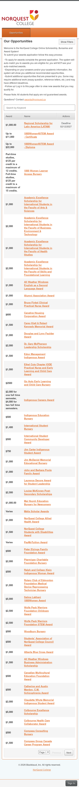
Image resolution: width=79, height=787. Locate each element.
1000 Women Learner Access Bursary (36, 172)
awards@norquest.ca (35, 99)
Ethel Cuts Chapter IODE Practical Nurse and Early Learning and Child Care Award (38, 369)
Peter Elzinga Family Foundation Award (36, 550)
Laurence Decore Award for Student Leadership (37, 482)
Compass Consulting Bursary (36, 732)
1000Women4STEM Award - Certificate (39, 135)
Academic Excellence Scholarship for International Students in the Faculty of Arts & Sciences (38, 204)
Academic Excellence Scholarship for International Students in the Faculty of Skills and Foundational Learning (38, 268)
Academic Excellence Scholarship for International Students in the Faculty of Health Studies (38, 248)
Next (69, 752)
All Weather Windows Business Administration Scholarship (38, 662)
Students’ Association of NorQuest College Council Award (39, 642)
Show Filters (67, 41)
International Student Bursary (36, 427)
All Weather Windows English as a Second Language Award (36, 285)
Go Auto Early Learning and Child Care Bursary (37, 383)
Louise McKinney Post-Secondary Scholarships (38, 492)
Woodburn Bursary (35, 631)
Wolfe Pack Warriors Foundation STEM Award (38, 622)
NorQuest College (42, 769)
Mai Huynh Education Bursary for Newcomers (37, 502)
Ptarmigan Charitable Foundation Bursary (36, 561)
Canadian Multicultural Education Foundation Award (37, 676)
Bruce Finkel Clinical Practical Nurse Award (36, 304)
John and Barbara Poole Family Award (38, 471)
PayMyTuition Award (35, 542)
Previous (56, 752)
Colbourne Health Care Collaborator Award (37, 722)
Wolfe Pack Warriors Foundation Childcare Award (36, 611)
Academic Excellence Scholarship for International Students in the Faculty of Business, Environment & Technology (38, 226)
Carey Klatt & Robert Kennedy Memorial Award (38, 324)
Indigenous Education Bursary (36, 416)
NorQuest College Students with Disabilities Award (38, 532)
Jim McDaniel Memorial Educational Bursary (37, 461)
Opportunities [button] (16, 32)
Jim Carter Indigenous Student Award (36, 451)
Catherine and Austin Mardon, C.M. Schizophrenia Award (36, 689)
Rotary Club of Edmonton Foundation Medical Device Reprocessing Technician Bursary (38, 585)
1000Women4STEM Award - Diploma (39, 145)
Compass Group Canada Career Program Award (38, 742)
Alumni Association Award (39, 295)
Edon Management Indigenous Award (34, 355)
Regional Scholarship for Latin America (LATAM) (38, 124)
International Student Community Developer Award (36, 439)
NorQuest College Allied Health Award (37, 520)
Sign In (71, 783)
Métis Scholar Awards (36, 511)
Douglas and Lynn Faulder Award (39, 335)
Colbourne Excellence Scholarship (36, 711)
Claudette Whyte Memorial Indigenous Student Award (39, 701)
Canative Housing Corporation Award (35, 314)
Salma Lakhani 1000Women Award (35, 598)
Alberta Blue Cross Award (38, 652)
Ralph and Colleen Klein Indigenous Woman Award (39, 571)
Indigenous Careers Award (39, 400)
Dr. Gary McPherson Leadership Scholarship (37, 345)
